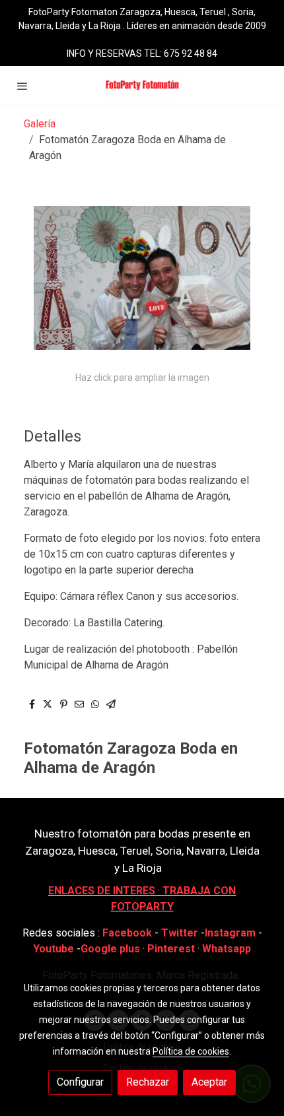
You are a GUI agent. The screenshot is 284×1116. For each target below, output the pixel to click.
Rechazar (147, 1082)
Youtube (53, 948)
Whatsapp (226, 948)
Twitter (181, 933)
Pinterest (171, 948)
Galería (39, 123)
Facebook (127, 933)
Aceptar (209, 1082)
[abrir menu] (22, 86)
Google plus (110, 948)
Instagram (231, 933)
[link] (142, 86)
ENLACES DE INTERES (101, 890)
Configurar (80, 1082)
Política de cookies (191, 1051)
